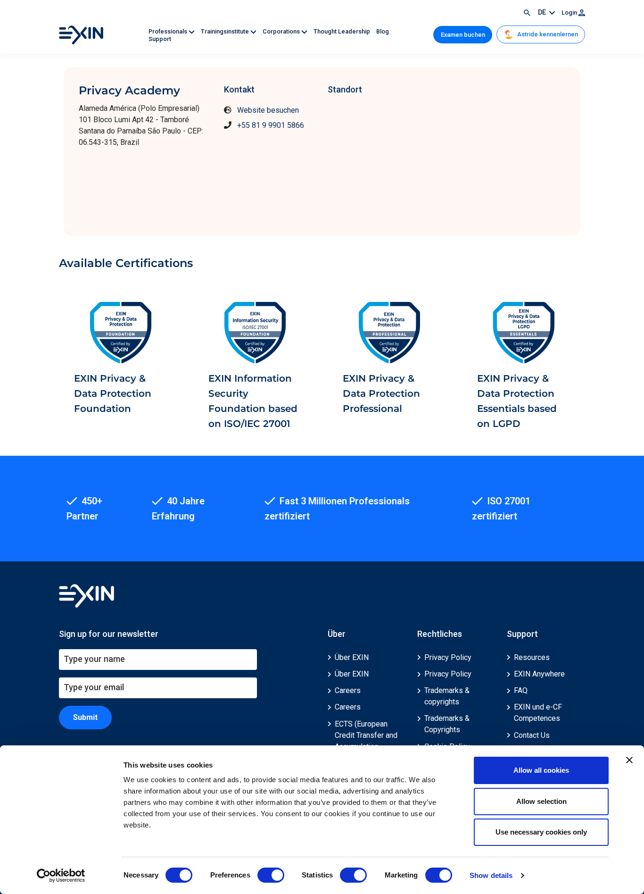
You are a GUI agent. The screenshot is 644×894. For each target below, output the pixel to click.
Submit (85, 717)
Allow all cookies (541, 770)
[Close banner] (629, 760)
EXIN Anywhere (539, 673)
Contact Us (532, 735)
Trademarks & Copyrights (447, 724)
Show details (491, 875)
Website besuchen (268, 110)
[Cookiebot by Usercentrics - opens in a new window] (61, 876)
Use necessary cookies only (541, 832)
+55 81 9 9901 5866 (270, 125)
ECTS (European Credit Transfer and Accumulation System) (366, 740)
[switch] (270, 875)
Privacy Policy (447, 657)
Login (569, 12)
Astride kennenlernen (547, 34)
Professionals (169, 31)
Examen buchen (463, 34)
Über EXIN (352, 657)
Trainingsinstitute (225, 31)
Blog (382, 31)
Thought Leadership (343, 31)
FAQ (521, 690)
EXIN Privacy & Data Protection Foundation (112, 393)
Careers (348, 690)
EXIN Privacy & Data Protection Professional (381, 393)
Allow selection (541, 801)
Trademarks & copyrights (447, 696)
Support (160, 38)
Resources (532, 657)
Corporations (282, 31)
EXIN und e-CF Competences (538, 712)
